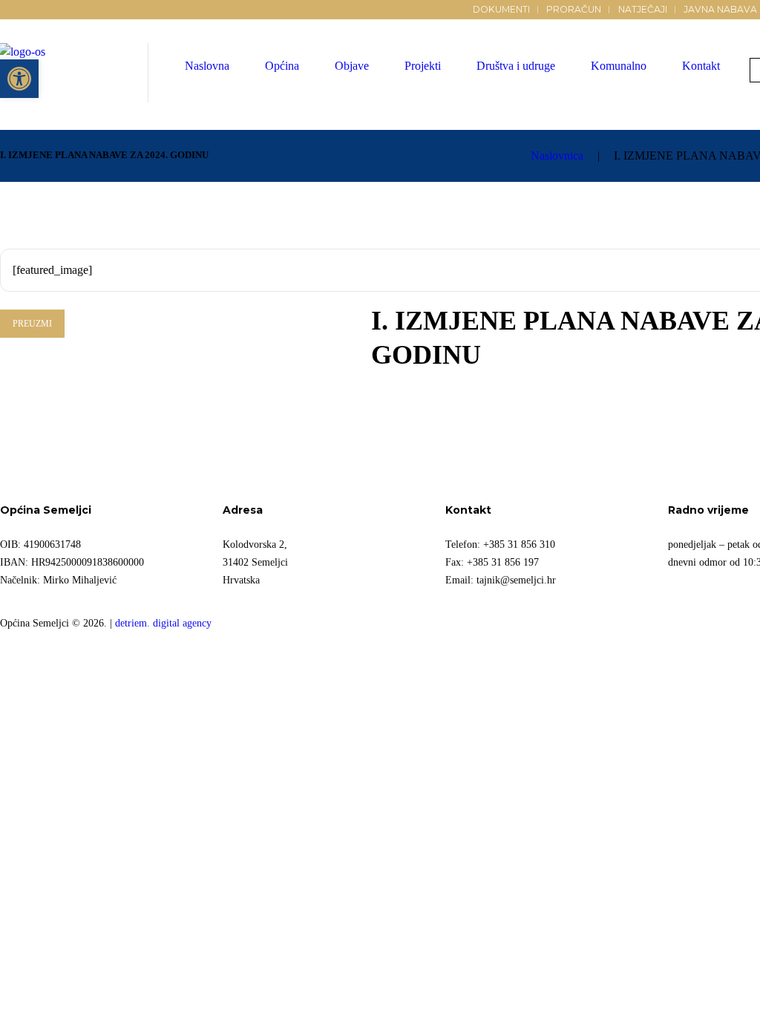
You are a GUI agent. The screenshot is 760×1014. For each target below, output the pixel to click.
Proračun (573, 9)
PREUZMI (32, 323)
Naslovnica (557, 155)
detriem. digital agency (163, 623)
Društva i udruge (515, 65)
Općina (282, 65)
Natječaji (642, 9)
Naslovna (207, 65)
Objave (352, 65)
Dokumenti (501, 9)
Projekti (422, 65)
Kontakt (701, 65)
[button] (19, 78)
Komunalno (618, 65)
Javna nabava (720, 9)
